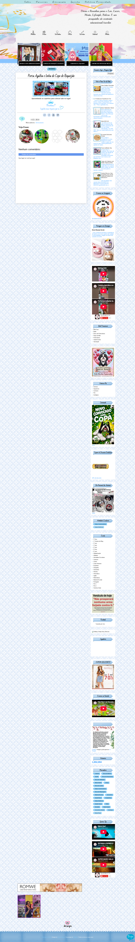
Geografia (96, 567)
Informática (96, 573)
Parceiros (42, 2)
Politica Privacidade (98, 2)
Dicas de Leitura (99, 785)
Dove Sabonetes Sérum (107, 108)
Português (96, 582)
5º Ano (95, 549)
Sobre (28, 2)
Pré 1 (94, 584)
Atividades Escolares (99, 557)
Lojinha (75, 2)
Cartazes (95, 559)
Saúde (96, 776)
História (95, 571)
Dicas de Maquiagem (100, 791)
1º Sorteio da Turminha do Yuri (103, 98)
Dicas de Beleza (107, 773)
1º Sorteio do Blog (98, 541)
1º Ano (95, 539)
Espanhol (95, 565)
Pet (94, 393)
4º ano (95, 547)
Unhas (107, 782)
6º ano (95, 551)
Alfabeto (95, 555)
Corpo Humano (97, 563)
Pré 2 (94, 586)
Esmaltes (97, 807)
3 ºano (95, 545)
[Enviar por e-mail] (32, 119)
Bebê (94, 331)
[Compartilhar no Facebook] (37, 119)
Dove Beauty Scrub (98, 230)
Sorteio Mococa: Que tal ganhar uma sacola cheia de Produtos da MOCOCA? (107, 175)
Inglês (95, 575)
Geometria (96, 569)
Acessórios (109, 795)
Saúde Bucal (98, 798)
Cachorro (95, 391)
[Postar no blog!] (33, 119)
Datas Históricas (99, 527)
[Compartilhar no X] (35, 119)
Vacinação (96, 341)
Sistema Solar (97, 588)
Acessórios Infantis (99, 810)
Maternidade (106, 807)
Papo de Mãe (97, 335)
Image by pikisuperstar (103, 749)
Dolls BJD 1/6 (105, 121)
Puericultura (96, 337)
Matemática (96, 577)
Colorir (95, 561)
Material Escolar (97, 580)
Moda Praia (98, 813)
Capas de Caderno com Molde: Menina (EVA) (107, 162)
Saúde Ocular (97, 339)
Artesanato (59, 2)
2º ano (95, 543)
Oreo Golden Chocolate (107, 85)
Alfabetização (97, 553)
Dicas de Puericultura (99, 333)
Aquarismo (96, 388)
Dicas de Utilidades (100, 779)
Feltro (107, 804)
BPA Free (96, 329)
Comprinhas (108, 798)
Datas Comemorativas (100, 524)
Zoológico (96, 395)
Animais (95, 386)
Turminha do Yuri (21, 10)
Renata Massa (61, 937)
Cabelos (97, 773)
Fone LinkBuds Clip (106, 148)
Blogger (75, 937)
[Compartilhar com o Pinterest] (38, 119)
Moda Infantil (98, 782)
